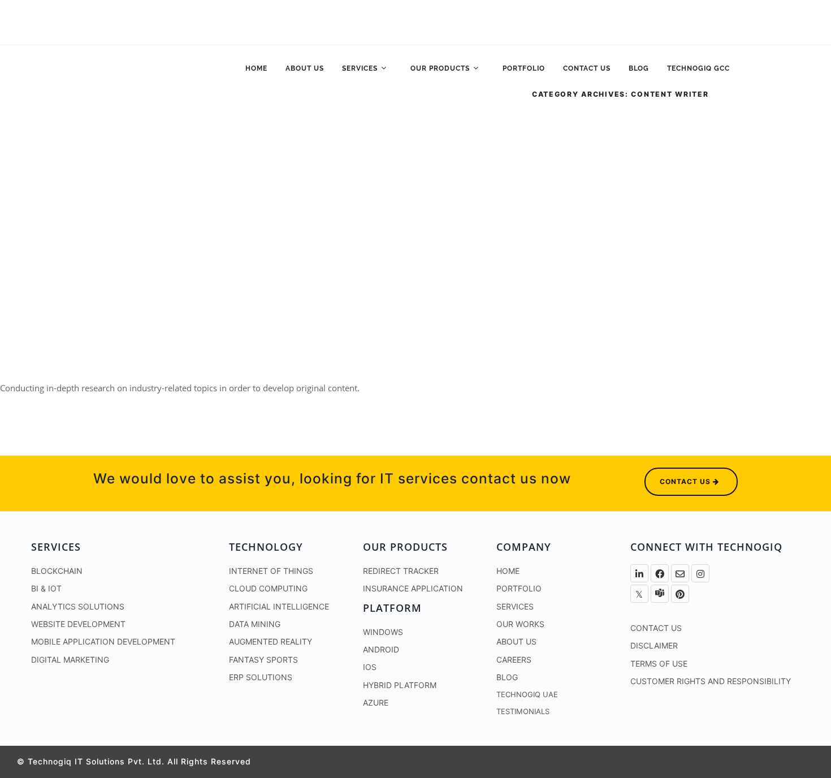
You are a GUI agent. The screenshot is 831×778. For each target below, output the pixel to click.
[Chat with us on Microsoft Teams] (660, 594)
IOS (369, 667)
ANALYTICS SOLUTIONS (77, 606)
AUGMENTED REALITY (270, 641)
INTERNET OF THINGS (271, 571)
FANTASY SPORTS (263, 659)
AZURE (375, 702)
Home (256, 68)
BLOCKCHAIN (57, 571)
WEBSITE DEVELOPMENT (78, 624)
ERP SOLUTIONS (260, 677)
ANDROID (381, 649)
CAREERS (513, 659)
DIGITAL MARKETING (70, 659)
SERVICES (515, 606)
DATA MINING (254, 624)
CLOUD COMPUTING (268, 588)
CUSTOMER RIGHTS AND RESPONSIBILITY (710, 681)
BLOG (507, 677)
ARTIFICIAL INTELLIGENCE (279, 606)
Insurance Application (413, 588)
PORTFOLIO (519, 588)
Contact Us (587, 68)
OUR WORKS (520, 624)
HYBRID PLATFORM (399, 685)
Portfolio (524, 68)
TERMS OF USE (658, 663)
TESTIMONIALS (522, 711)
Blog (639, 68)
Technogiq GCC (698, 68)
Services (361, 68)
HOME (508, 571)
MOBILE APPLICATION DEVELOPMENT (103, 641)
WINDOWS (383, 632)
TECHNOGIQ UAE (527, 694)
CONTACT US (656, 628)
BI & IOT (46, 588)
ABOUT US (516, 641)
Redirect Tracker (401, 571)
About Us (304, 68)
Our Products (441, 68)
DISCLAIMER (654, 645)
